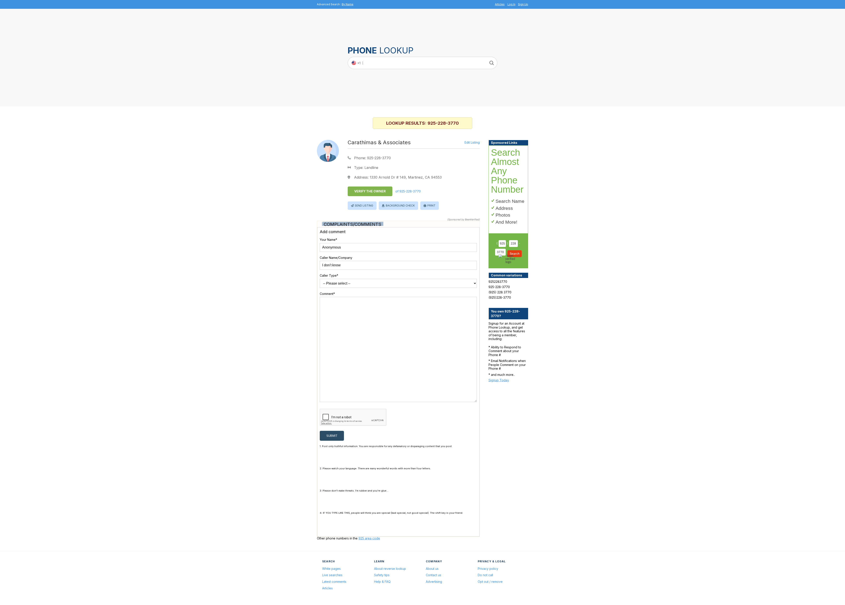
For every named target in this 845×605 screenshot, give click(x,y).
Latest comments (334, 581)
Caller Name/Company (336, 258)
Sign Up (523, 4)
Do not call (485, 575)
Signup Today (499, 380)
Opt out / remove (490, 581)
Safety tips (381, 575)
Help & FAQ (382, 581)
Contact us (433, 575)
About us (432, 568)
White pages (331, 568)
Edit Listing (472, 142)
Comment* (327, 294)
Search (515, 253)
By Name (347, 4)
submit (331, 435)
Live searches (332, 575)
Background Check (400, 205)
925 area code (369, 538)
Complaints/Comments (352, 224)
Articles (500, 4)
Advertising (434, 581)
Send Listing (364, 205)
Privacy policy (488, 568)
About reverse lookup (390, 568)
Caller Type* (329, 275)
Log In (511, 4)
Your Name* (328, 239)
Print (431, 205)
